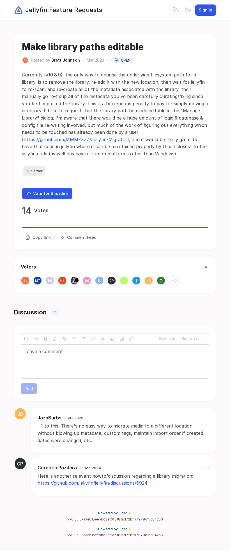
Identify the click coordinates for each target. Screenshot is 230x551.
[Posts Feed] (176, 10)
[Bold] (45, 339)
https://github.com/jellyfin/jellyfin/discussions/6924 (92, 483)
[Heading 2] (26, 339)
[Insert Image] (122, 339)
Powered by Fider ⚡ (115, 513)
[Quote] (102, 339)
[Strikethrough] (64, 339)
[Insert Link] (131, 339)
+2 (174, 280)
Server (37, 171)
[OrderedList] (83, 339)
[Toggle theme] (188, 10)
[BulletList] (74, 339)
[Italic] (55, 339)
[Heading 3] (36, 339)
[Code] (93, 339)
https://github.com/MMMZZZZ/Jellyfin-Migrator (75, 139)
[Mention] (112, 339)
